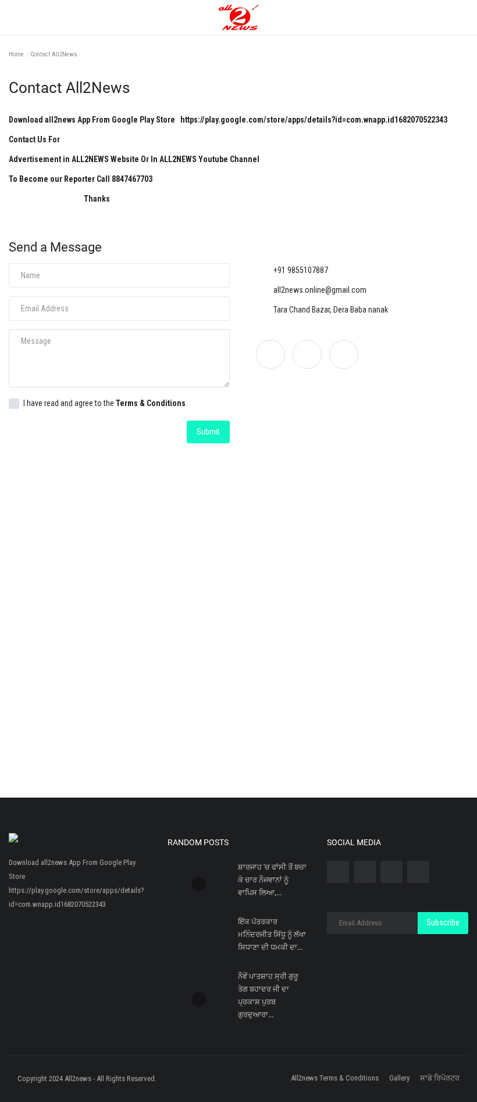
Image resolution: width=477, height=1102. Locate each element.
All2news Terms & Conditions (335, 1078)
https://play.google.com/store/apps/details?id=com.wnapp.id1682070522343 (314, 119)
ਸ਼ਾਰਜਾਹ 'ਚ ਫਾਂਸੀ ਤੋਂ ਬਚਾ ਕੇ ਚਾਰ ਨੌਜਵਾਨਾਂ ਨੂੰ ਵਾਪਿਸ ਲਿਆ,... (272, 880)
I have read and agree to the (104, 403)
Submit (208, 431)
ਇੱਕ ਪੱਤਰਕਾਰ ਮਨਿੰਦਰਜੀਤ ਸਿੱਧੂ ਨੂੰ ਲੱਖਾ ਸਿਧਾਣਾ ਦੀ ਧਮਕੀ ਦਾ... (272, 934)
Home (16, 54)
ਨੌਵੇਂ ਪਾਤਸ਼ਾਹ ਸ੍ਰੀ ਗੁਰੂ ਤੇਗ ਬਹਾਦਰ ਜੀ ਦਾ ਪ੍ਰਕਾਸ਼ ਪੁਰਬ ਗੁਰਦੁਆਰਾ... (268, 995)
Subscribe (443, 922)
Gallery (399, 1078)
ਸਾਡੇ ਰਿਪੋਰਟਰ (440, 1078)
